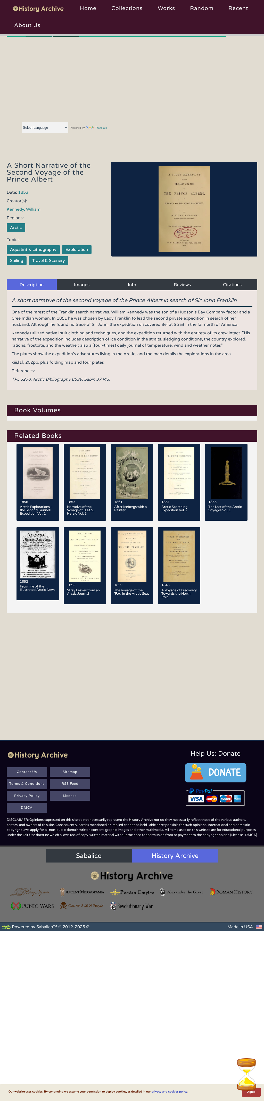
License (70, 796)
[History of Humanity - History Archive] (132, 876)
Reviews (182, 284)
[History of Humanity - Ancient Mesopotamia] (82, 892)
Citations (232, 284)
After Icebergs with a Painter (130, 508)
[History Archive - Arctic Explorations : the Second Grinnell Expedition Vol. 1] (38, 473)
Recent (238, 8)
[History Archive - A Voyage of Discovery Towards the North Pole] (179, 556)
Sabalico (89, 856)
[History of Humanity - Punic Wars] (32, 906)
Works (166, 8)
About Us (27, 25)
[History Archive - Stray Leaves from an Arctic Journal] (85, 556)
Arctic (16, 227)
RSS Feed (70, 784)
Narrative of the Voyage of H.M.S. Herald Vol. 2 (80, 510)
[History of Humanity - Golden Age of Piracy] (82, 905)
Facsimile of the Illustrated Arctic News (37, 588)
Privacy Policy (27, 796)
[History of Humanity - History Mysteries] (32, 892)
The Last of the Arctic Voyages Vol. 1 (225, 508)
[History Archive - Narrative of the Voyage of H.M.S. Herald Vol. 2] (85, 473)
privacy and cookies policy (169, 1091)
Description (32, 284)
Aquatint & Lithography (33, 249)
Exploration (76, 249)
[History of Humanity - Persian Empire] (132, 892)
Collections (127, 8)
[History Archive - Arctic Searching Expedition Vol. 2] (179, 473)
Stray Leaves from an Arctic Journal (83, 592)
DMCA (27, 808)
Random (201, 8)
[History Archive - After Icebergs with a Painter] (132, 473)
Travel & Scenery (48, 260)
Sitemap (70, 772)
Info (132, 284)
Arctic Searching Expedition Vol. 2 (174, 508)
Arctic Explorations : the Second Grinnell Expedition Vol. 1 (35, 510)
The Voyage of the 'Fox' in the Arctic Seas (131, 592)
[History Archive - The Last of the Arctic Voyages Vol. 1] (226, 473)
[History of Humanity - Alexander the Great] (182, 892)
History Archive (175, 856)
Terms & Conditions (27, 784)
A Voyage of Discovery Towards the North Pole (179, 593)
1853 (23, 192)
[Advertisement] (132, 78)
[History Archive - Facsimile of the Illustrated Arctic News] (38, 554)
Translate (101, 127)
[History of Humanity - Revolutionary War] (132, 906)
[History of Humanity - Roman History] (231, 892)
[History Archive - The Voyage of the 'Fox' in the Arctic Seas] (132, 556)
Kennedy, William (23, 209)
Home (88, 8)
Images (81, 284)
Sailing (16, 260)
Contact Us (27, 772)
